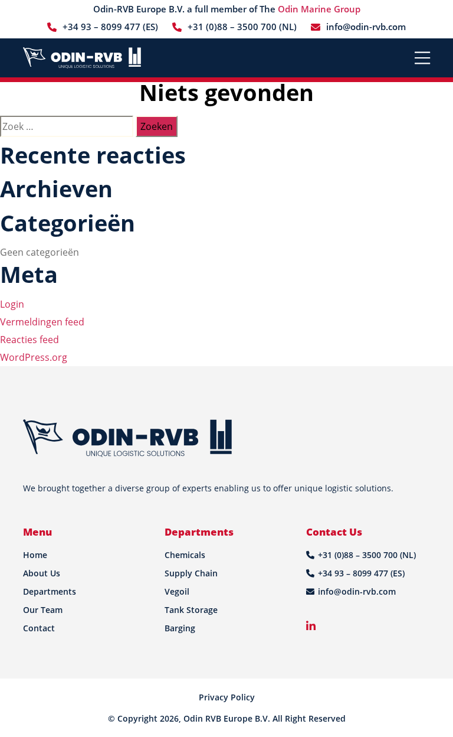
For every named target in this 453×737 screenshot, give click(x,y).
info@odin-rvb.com (366, 26)
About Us (41, 573)
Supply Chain (191, 573)
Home (35, 554)
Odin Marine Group (319, 9)
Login (12, 304)
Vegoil (177, 591)
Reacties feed (29, 339)
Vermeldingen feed (42, 321)
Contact (39, 628)
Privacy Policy (227, 697)
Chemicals (185, 554)
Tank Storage (191, 609)
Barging (180, 628)
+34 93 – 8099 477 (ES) (110, 26)
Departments (49, 591)
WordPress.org (33, 357)
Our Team (43, 609)
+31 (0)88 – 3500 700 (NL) (242, 26)
